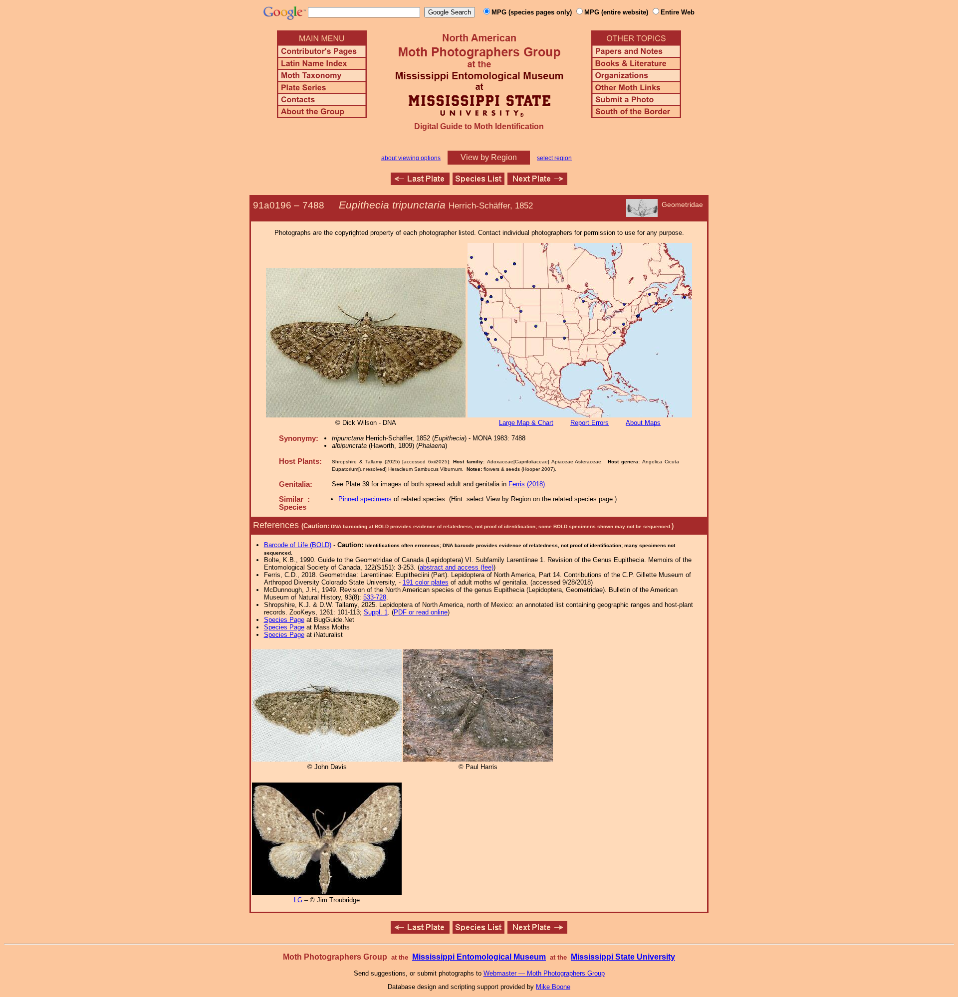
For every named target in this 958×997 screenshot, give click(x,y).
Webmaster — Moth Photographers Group (544, 973)
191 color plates (426, 582)
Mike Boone (553, 987)
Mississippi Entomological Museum (479, 957)
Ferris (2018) (526, 484)
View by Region (489, 157)
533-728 (374, 597)
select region (554, 158)
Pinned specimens (365, 499)
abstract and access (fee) (456, 567)
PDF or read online (421, 612)
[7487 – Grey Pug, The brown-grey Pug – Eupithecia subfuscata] (420, 182)
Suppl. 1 (376, 612)
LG (298, 900)
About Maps (643, 422)
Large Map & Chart (526, 422)
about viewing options (411, 158)
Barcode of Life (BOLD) (297, 545)
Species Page (284, 619)
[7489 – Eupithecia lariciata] (537, 182)
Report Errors (589, 422)
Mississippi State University (623, 957)
